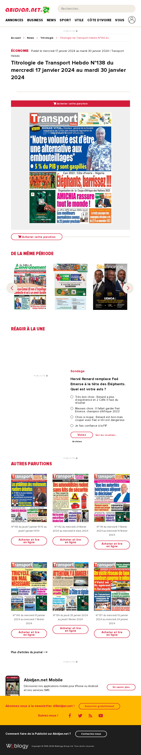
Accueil (16, 38)
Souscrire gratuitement (99, 706)
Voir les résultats (105, 435)
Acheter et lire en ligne (29, 541)
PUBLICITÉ (70, 31)
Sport (65, 20)
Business (35, 20)
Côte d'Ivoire (99, 20)
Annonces (15, 20)
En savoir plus (121, 687)
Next (128, 288)
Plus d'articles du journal (27, 652)
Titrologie (47, 38)
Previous (11, 288)
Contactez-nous (91, 733)
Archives (77, 442)
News (51, 20)
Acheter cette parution (72, 103)
